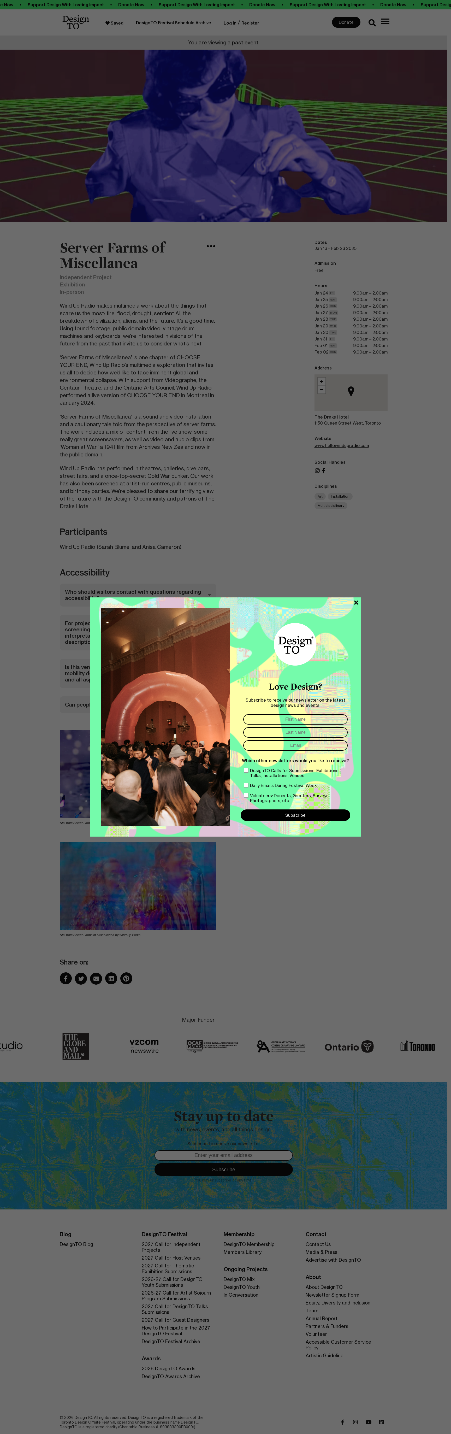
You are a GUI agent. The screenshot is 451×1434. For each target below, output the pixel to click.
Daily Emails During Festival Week (283, 785)
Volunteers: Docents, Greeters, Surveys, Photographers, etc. (289, 798)
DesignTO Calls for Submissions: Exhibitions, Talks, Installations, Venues (294, 773)
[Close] (356, 602)
